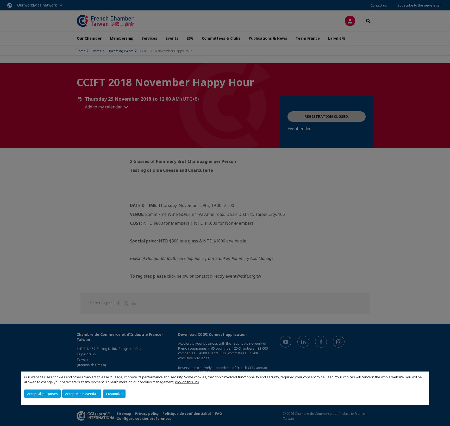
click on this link (187, 382)
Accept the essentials (81, 393)
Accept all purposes (42, 393)
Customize (114, 393)
